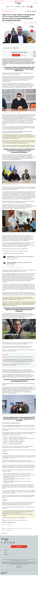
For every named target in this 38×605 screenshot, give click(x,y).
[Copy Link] (11, 525)
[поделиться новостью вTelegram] (5, 525)
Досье (6, 9)
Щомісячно (16, 55)
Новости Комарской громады (26, 528)
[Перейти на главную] (18, 3)
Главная (2, 9)
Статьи (12, 6)
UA (33, 3)
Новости (8, 6)
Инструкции (17, 6)
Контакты (23, 6)
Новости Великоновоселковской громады (12, 528)
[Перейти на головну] (5, 538)
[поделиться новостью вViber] (8, 525)
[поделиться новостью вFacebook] (3, 525)
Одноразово (23, 55)
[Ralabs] (4, 573)
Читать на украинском (29, 22)
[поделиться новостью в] (25, 11)
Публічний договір (19, 565)
